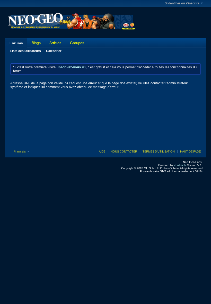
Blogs (36, 43)
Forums (16, 43)
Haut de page (190, 151)
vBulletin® (180, 165)
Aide (102, 151)
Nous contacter (124, 151)
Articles (55, 43)
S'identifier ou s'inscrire (182, 3)
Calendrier (53, 51)
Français (20, 151)
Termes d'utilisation (159, 151)
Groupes (77, 43)
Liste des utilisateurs (25, 51)
